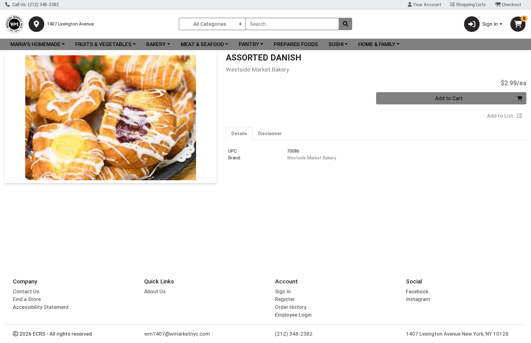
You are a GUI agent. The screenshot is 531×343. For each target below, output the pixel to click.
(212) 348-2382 (294, 334)
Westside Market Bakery (311, 158)
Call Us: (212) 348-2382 (35, 4)
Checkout (511, 4)
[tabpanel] (376, 157)
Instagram (418, 299)
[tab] (239, 133)
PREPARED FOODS (296, 44)
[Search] (345, 24)
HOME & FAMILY (376, 44)
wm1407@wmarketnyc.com (177, 334)
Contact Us (26, 291)
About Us (155, 291)
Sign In (283, 291)
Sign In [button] (490, 24)
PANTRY (249, 44)
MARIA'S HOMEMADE (35, 44)
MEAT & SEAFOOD (202, 44)
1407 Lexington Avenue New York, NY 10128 (457, 334)
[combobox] (292, 24)
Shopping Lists (470, 4)
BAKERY (156, 44)
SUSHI (336, 44)
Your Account (426, 4)
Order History (290, 307)
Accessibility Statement (41, 307)
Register (285, 299)
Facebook (417, 291)
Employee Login (293, 315)
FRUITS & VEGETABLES (103, 44)
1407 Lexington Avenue (70, 24)
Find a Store (27, 299)
